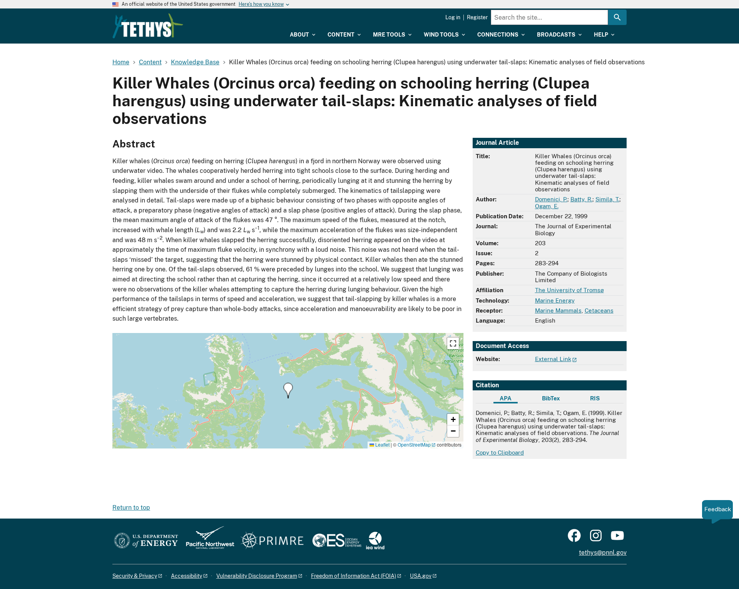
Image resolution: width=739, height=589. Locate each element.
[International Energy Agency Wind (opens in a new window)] (375, 541)
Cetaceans (599, 310)
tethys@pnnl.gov (603, 552)
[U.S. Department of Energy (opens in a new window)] (146, 541)
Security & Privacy (134, 576)
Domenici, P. (551, 199)
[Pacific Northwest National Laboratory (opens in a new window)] (207, 541)
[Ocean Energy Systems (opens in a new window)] (337, 541)
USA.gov (420, 576)
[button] (288, 390)
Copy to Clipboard (500, 452)
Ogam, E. (546, 206)
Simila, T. (607, 199)
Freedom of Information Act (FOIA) (353, 576)
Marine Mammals (558, 310)
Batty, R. (581, 199)
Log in (452, 17)
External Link (553, 359)
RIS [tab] (595, 398)
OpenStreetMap (414, 444)
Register (477, 17)
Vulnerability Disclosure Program (256, 576)
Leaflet (382, 444)
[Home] (147, 25)
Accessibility (186, 576)
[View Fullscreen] (453, 343)
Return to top (131, 507)
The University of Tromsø (569, 290)
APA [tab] (506, 398)
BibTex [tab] (551, 398)
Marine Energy (555, 300)
